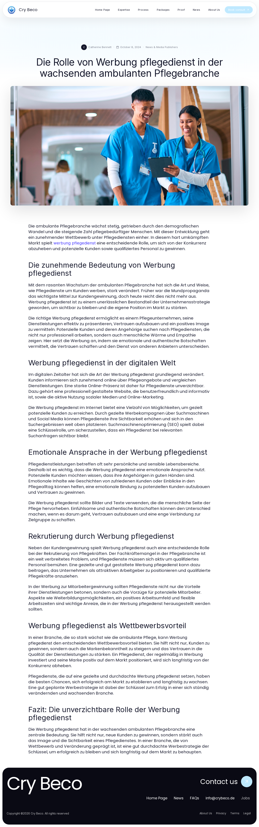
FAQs (194, 798)
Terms (234, 813)
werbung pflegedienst (74, 243)
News (179, 798)
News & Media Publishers (162, 47)
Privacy (221, 813)
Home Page (156, 798)
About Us (206, 813)
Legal (247, 813)
